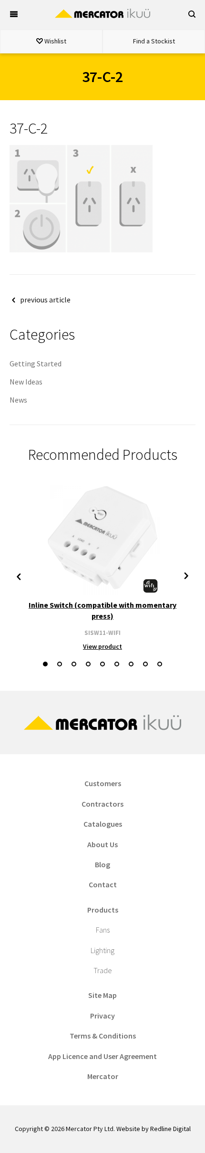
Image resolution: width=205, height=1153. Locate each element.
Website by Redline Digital (153, 1128)
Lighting (102, 950)
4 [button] (88, 664)
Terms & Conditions (103, 1035)
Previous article (45, 299)
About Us (102, 844)
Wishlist (54, 41)
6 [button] (116, 664)
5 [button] (102, 664)
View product (102, 646)
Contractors (102, 804)
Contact (103, 884)
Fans (103, 930)
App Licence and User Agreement (102, 1056)
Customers (102, 783)
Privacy (102, 1015)
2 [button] (59, 664)
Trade (102, 970)
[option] (102, 566)
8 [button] (145, 664)
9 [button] (159, 664)
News (18, 400)
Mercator (102, 1076)
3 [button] (74, 664)
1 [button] (45, 664)
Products (102, 909)
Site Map (102, 995)
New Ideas (26, 381)
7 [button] (131, 664)
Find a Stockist (154, 41)
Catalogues (102, 824)
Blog (102, 864)
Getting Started (36, 363)
